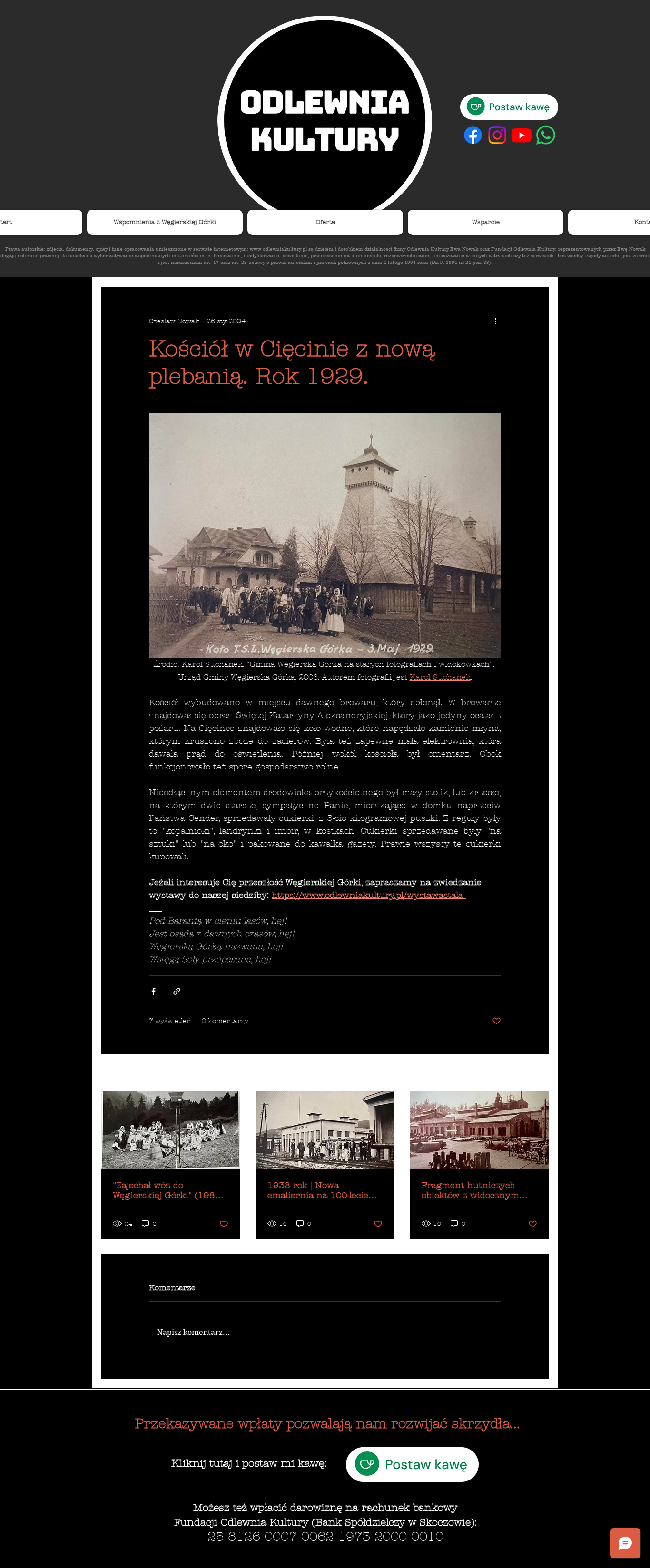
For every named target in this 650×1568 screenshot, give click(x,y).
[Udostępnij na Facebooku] (153, 991)
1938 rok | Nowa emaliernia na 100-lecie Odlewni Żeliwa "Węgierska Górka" (325, 1190)
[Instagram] (497, 135)
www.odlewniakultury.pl (278, 249)
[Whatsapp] (546, 135)
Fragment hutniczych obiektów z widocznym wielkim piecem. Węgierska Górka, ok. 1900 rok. (479, 1190)
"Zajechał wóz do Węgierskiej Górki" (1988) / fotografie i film (168, 1190)
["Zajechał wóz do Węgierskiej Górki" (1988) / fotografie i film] (170, 1130)
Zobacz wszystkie (520, 1074)
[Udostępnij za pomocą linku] (176, 991)
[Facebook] (473, 135)
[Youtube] (521, 135)
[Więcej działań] (495, 321)
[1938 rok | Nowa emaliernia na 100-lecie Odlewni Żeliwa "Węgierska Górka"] (325, 1130)
